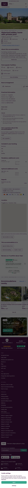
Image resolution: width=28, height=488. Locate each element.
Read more (3, 479)
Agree (14, 482)
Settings (14, 485)
